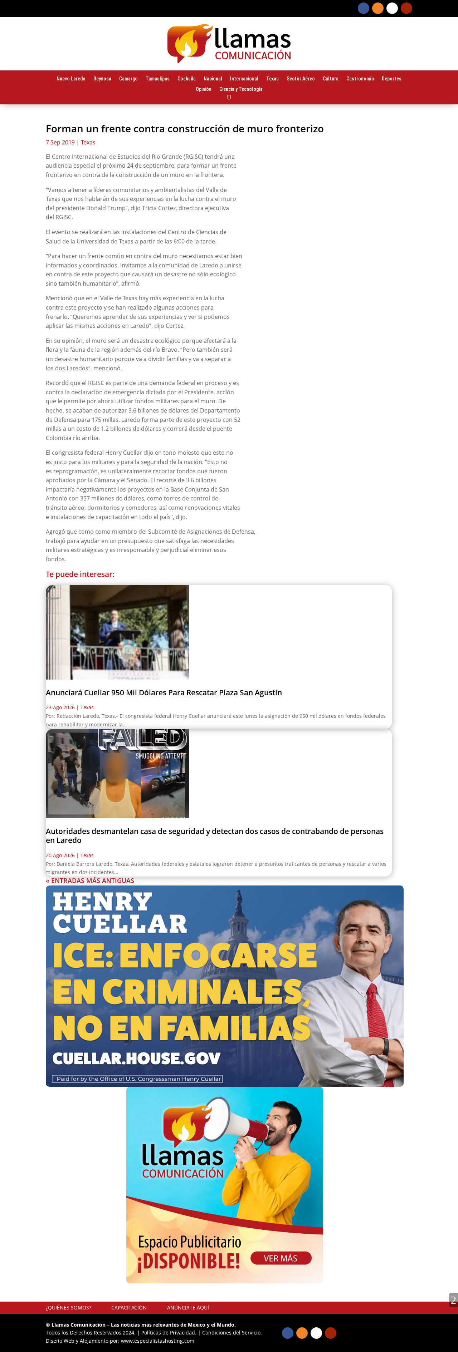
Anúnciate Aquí (188, 1307)
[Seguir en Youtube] (406, 8)
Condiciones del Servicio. (232, 1332)
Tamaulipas (158, 79)
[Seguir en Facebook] (363, 8)
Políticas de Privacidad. (168, 1332)
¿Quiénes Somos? (68, 1307)
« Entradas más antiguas (90, 880)
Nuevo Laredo (71, 79)
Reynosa (102, 79)
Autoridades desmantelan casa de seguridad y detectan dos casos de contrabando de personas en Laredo (215, 835)
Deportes (391, 79)
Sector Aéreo (301, 79)
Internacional (244, 79)
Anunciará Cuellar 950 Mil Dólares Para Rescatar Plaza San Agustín (164, 692)
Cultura (330, 79)
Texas (272, 79)
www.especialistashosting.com (157, 1340)
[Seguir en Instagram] (378, 8)
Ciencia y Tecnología (241, 89)
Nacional (213, 79)
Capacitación (129, 1307)
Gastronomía (360, 79)
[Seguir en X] (392, 8)
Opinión (203, 89)
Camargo (128, 79)
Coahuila (186, 79)
